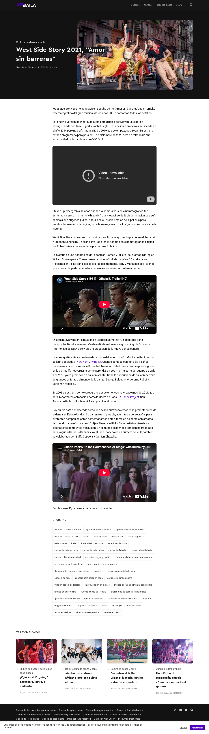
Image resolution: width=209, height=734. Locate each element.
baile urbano (60, 543)
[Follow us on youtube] (186, 710)
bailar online (117, 536)
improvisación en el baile (97, 585)
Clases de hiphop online (71, 710)
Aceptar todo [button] (197, 727)
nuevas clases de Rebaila (93, 591)
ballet (74, 543)
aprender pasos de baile (66, 536)
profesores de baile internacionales (128, 591)
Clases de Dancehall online (129, 710)
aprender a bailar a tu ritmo (68, 529)
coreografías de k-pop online (102, 564)
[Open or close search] (191, 4)
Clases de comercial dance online (33, 714)
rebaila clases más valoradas (122, 598)
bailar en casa (100, 536)
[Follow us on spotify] (191, 710)
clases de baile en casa (66, 550)
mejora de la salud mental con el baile (133, 585)
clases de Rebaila (117, 550)
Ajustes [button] (183, 727)
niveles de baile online (65, 591)
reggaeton (147, 598)
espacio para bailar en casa (89, 578)
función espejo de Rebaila (67, 585)
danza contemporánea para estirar (71, 571)
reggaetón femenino (87, 605)
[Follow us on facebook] (180, 710)
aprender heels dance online (130, 529)
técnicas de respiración (87, 612)
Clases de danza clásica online (125, 714)
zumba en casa (111, 612)
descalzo (98, 571)
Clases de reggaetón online (99, 710)
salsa (104, 605)
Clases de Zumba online (95, 714)
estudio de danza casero (119, 578)
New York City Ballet (89, 362)
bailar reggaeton (136, 536)
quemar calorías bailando (67, 598)
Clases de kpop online (53, 719)
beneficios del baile (117, 543)
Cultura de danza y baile (30, 42)
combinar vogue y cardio (97, 557)
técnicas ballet (134, 605)
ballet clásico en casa (92, 543)
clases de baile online (93, 550)
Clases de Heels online (27, 719)
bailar (85, 536)
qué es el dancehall (93, 598)
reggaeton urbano (63, 605)
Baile (67, 669)
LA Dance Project (128, 397)
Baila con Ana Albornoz (79, 719)
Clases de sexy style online (66, 714)
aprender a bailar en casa (98, 529)
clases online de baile (141, 550)
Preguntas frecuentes (129, 719)
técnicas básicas (62, 612)
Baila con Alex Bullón (104, 719)
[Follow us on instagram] (176, 710)
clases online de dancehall (67, 557)
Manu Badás (22, 67)
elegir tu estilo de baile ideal (121, 571)
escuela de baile (62, 578)
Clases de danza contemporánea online (36, 710)
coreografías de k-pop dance (69, 564)
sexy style (117, 605)
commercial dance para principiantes (133, 557)
